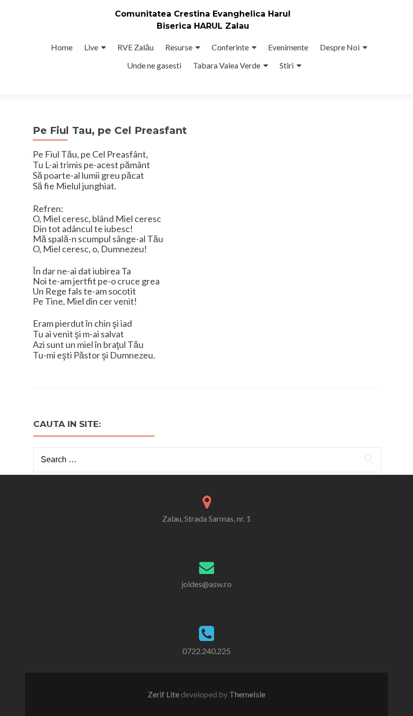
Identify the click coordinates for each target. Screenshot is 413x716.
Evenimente (288, 47)
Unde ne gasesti (154, 65)
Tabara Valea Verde (226, 65)
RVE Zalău (135, 47)
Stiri (287, 65)
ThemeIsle (247, 694)
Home (62, 47)
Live (91, 47)
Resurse (178, 47)
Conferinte (230, 47)
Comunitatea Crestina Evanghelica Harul (203, 14)
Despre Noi (340, 47)
